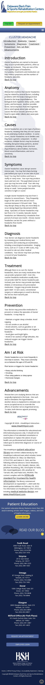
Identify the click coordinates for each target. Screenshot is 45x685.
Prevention (9, 46)
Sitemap (41, 671)
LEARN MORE (22, 516)
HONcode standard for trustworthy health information (19, 478)
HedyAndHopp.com (26, 665)
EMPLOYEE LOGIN (23, 644)
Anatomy (22, 41)
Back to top (10, 79)
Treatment (33, 44)
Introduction (9, 41)
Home (4, 671)
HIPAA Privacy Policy (13, 671)
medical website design (22, 491)
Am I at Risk (23, 46)
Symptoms (9, 44)
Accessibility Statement (29, 671)
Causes (32, 41)
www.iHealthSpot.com (22, 426)
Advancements (11, 49)
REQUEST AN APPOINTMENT (22, 636)
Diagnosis (22, 44)
